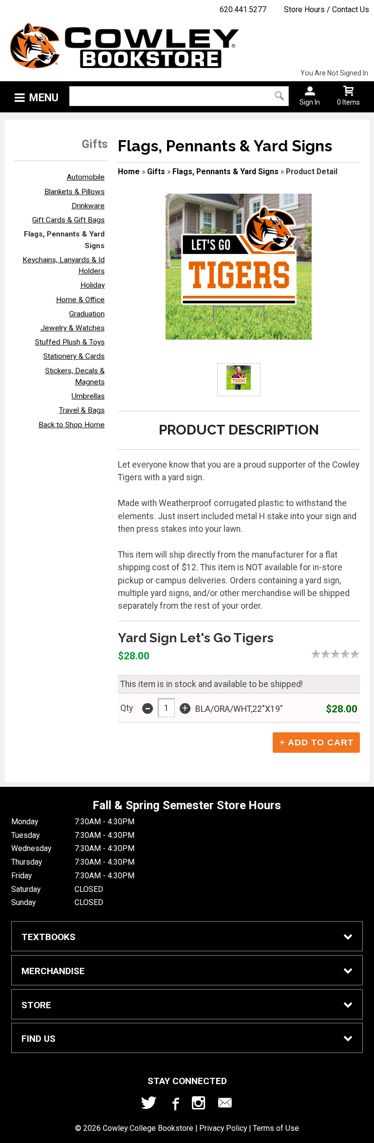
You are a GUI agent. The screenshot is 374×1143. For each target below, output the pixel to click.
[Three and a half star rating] (342, 654)
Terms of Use (276, 1128)
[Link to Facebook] (174, 1105)
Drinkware (88, 205)
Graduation (87, 313)
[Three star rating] (338, 654)
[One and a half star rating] (323, 654)
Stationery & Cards (74, 356)
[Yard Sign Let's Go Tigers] (239, 267)
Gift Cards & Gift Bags (68, 220)
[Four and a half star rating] (352, 654)
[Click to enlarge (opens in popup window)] (239, 379)
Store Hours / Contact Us (326, 9)
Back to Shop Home (71, 424)
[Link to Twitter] (149, 1105)
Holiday (92, 285)
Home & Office (80, 299)
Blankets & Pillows (74, 191)
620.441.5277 (243, 9)
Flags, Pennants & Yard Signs (225, 171)
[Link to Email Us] (225, 1105)
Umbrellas (88, 396)
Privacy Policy (223, 1128)
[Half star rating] (313, 654)
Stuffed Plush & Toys (70, 342)
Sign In (309, 102)
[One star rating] (318, 654)
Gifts (156, 171)
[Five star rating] (357, 654)
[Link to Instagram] (199, 1105)
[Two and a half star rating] (333, 654)
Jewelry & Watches (72, 328)
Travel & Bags (82, 410)
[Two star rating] (328, 654)
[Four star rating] (347, 654)
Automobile (86, 177)
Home (129, 171)
